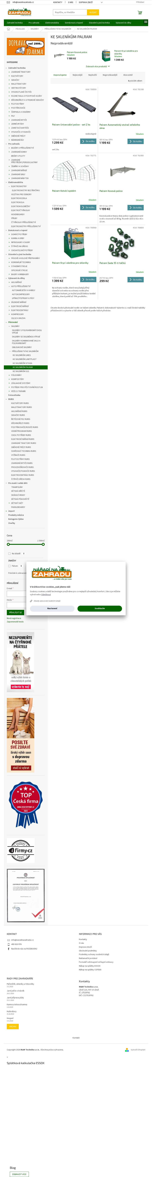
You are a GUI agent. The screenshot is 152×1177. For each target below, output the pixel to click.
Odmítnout (46, 595)
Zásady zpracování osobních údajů (47, 601)
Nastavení (52, 608)
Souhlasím (100, 608)
